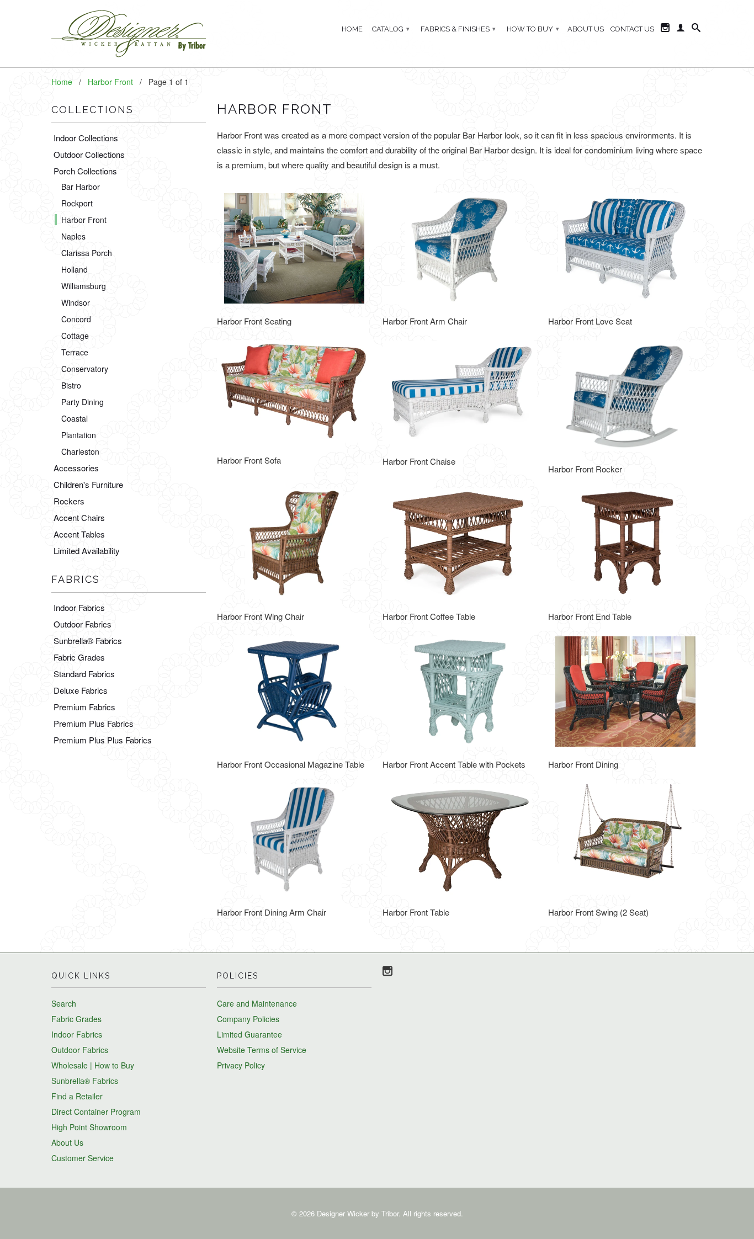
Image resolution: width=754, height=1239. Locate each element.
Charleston (80, 451)
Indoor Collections (86, 137)
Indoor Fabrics (79, 607)
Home (352, 29)
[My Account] (680, 29)
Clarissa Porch (86, 252)
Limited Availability (87, 550)
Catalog (391, 29)
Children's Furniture (88, 484)
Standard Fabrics (84, 673)
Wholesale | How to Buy (92, 1065)
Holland (74, 269)
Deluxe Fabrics (81, 690)
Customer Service (82, 1157)
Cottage (75, 335)
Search (63, 1003)
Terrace (74, 352)
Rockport (77, 203)
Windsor (75, 302)
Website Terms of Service (261, 1049)
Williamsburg (83, 285)
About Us (585, 29)
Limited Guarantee (249, 1034)
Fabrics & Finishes (458, 29)
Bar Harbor (80, 186)
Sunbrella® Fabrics (88, 640)
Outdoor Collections (89, 154)
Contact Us (632, 29)
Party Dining (82, 401)
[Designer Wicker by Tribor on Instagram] (665, 29)
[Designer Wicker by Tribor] (128, 33)
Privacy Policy (241, 1065)
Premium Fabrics (84, 706)
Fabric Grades (79, 657)
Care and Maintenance (257, 1003)
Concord (76, 319)
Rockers (69, 501)
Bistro (71, 385)
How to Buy (533, 29)
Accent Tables (79, 534)
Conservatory (84, 368)
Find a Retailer (77, 1096)
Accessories (76, 468)
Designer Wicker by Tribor (358, 1213)
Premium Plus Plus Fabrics (103, 740)
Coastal (74, 418)
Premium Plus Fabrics (94, 723)
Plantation (78, 434)
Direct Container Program (96, 1111)
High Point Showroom (89, 1126)
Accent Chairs (79, 517)
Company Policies (248, 1018)
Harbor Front (84, 219)
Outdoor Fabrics (82, 624)
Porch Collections (85, 171)
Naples (73, 236)
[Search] (696, 29)
